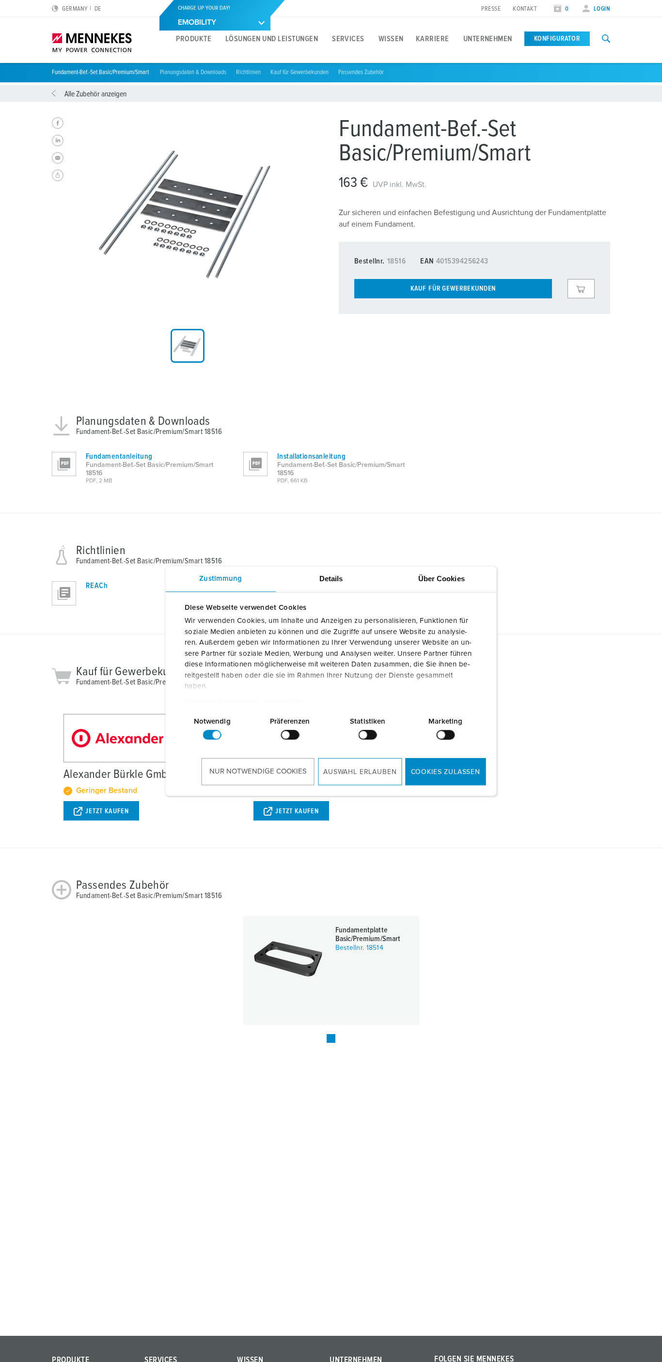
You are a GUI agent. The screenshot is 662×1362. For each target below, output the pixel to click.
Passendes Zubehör (361, 72)
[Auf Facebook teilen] (57, 123)
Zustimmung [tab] (220, 578)
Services (348, 39)
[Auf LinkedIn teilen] (57, 140)
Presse (491, 9)
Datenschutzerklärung (221, 702)
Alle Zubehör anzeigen (95, 94)
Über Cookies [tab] (441, 578)
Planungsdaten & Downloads (193, 72)
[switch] (290, 735)
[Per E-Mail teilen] (57, 158)
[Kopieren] (57, 175)
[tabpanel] (187, 214)
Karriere (432, 39)
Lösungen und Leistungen (271, 39)
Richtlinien (248, 72)
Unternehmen (487, 39)
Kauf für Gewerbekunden (299, 72)
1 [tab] (331, 1038)
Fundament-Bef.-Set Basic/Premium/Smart (101, 72)
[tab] (187, 345)
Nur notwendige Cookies (258, 771)
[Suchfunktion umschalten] (606, 39)
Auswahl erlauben (359, 772)
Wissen (391, 39)
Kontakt (525, 9)
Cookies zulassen (445, 772)
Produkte (193, 39)
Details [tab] (331, 578)
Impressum (283, 702)
